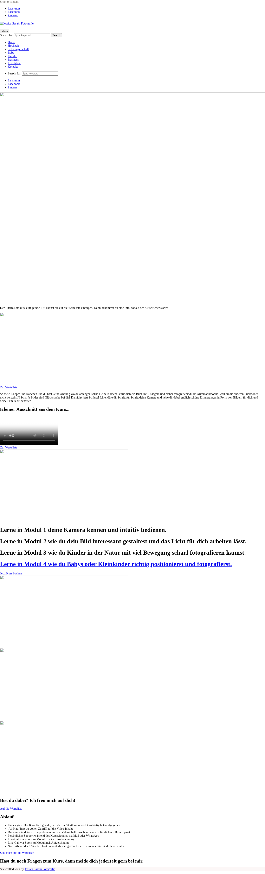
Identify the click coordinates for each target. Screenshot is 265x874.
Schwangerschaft (18, 49)
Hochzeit (13, 45)
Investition (14, 63)
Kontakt (13, 66)
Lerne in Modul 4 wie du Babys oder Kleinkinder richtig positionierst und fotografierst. (116, 563)
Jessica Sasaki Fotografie (40, 869)
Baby (11, 52)
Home (11, 42)
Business (13, 59)
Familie (12, 56)
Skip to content (9, 1)
